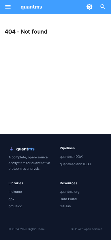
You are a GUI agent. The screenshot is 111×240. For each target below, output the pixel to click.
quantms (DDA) (71, 157)
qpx (11, 199)
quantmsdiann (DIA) (75, 164)
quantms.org (69, 192)
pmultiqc (15, 206)
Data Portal (68, 199)
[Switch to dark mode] (89, 7)
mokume (15, 192)
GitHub (65, 206)
